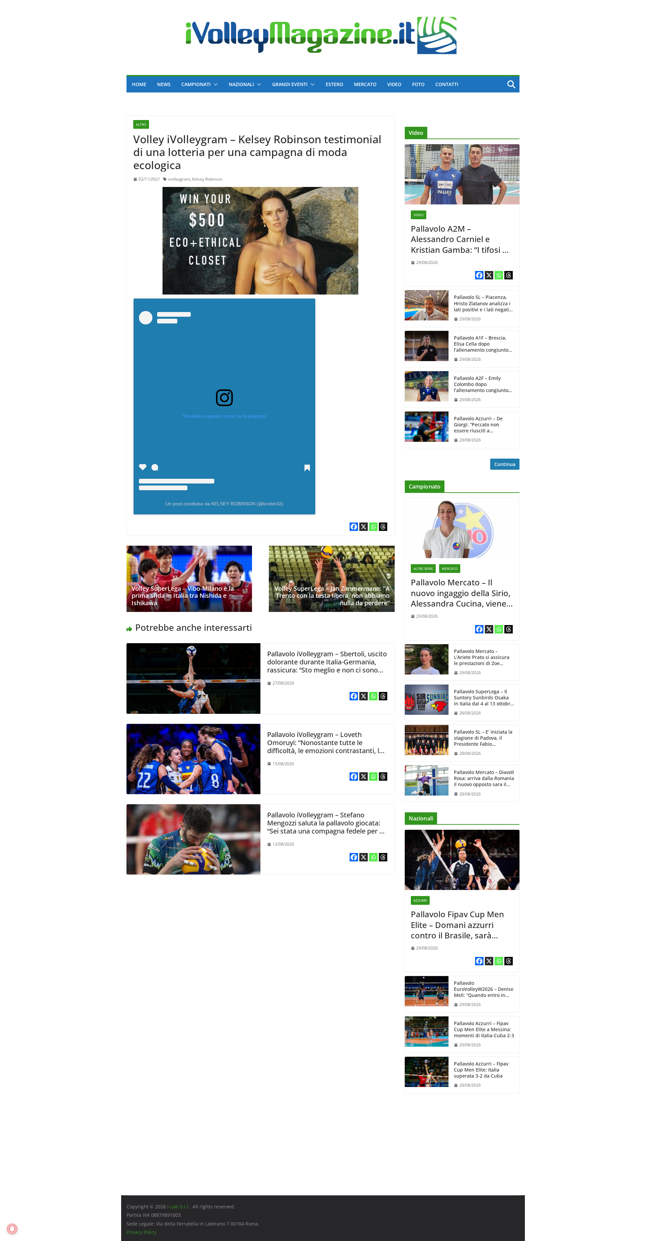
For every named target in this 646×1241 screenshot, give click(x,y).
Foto (418, 84)
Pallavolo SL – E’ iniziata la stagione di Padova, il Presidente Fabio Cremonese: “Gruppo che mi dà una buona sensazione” (483, 738)
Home (139, 84)
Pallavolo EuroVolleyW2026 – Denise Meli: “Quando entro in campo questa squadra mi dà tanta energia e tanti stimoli (483, 989)
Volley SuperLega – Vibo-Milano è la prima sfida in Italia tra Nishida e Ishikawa (183, 595)
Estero (334, 84)
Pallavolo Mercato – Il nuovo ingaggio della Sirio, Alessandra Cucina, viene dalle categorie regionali (460, 593)
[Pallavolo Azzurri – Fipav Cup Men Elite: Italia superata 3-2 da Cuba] (426, 1075)
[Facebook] (354, 526)
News (164, 84)
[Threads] (383, 526)
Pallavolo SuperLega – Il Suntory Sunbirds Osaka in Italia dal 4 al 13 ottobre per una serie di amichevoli (483, 698)
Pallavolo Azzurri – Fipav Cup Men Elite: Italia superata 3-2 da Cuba (481, 1070)
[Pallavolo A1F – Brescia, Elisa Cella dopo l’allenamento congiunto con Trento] (426, 349)
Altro (141, 124)
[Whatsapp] (373, 526)
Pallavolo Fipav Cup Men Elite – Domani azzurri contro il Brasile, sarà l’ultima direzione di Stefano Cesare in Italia (457, 924)
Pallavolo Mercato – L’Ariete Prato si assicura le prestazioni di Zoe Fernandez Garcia (481, 657)
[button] (214, 84)
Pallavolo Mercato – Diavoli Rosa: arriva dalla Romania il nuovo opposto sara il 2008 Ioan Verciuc (484, 778)
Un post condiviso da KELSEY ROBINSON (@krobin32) (224, 503)
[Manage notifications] (12, 1229)
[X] (363, 526)
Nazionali (241, 84)
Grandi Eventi (290, 84)
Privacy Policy (141, 1232)
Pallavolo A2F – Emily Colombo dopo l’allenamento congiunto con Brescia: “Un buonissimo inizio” (481, 384)
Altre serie (423, 568)
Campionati (196, 84)
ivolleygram (179, 179)
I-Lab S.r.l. (178, 1206)
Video (394, 84)
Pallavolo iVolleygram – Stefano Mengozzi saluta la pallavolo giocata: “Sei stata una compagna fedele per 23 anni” (327, 827)
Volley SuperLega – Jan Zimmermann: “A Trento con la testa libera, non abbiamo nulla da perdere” (332, 595)
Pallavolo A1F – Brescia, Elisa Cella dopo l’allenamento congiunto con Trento (481, 344)
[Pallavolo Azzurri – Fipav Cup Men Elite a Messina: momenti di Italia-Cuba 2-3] (426, 1034)
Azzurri (420, 900)
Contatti (446, 84)
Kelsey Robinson (207, 179)
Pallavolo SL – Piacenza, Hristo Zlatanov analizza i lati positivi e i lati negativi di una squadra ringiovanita (483, 303)
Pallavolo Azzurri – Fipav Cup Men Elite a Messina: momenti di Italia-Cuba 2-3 (484, 1029)
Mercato (365, 84)
